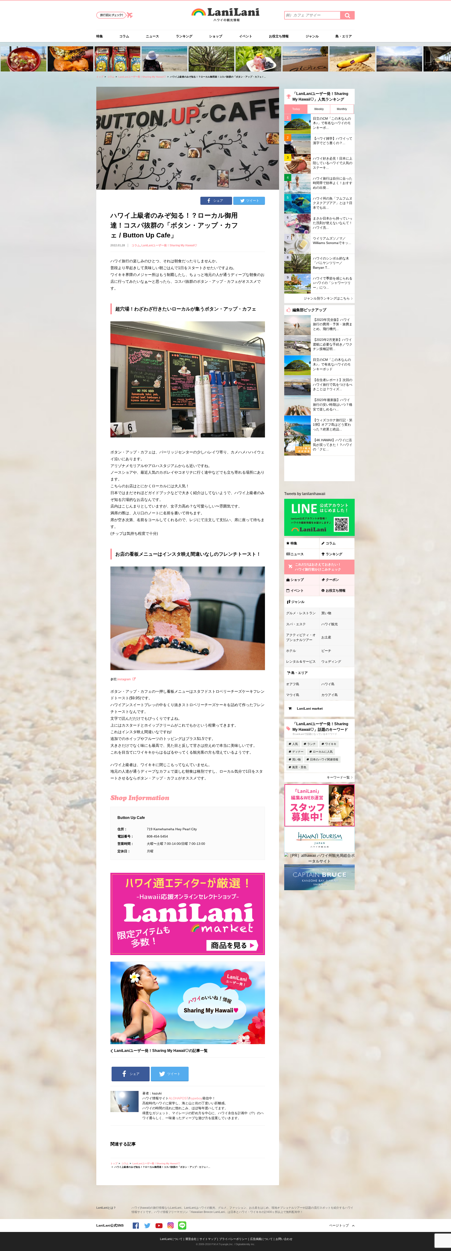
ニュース (152, 36)
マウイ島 (292, 695)
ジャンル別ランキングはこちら (327, 298)
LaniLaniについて (171, 1239)
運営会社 (191, 1239)
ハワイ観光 (329, 624)
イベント (245, 36)
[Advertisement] (319, 468)
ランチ (311, 744)
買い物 (326, 613)
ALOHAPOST (179, 1098)
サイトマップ (207, 1239)
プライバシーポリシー (233, 1239)
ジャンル (312, 36)
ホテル (291, 651)
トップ (99, 76)
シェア (218, 200)
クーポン (332, 580)
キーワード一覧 (338, 777)
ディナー (297, 751)
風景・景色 (299, 767)
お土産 (326, 637)
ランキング (184, 36)
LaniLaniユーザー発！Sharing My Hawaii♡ (142, 76)
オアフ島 (292, 684)
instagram (124, 679)
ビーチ (326, 651)
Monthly (342, 109)
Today (296, 109)
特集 (99, 36)
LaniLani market (310, 708)
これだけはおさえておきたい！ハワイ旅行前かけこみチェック (318, 567)
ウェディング (331, 661)
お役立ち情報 (279, 36)
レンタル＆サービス (301, 661)
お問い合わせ (284, 1239)
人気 (295, 744)
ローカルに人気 (323, 751)
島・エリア (343, 36)
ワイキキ (330, 744)
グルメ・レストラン (301, 613)
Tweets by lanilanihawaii (304, 494)
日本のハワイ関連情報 (324, 759)
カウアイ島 (329, 695)
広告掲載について (261, 1239)
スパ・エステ (296, 624)
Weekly (319, 109)
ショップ (215, 36)
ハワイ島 (327, 684)
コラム (124, 36)
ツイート (252, 200)
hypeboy (196, 1098)
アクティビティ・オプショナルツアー (301, 637)
